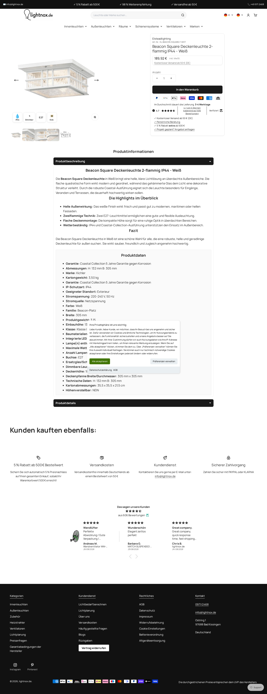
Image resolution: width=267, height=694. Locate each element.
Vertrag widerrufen (94, 648)
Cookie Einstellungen (152, 628)
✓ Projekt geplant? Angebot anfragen (174, 129)
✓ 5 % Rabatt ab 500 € (87, 4)
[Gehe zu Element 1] (16, 135)
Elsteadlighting (161, 38)
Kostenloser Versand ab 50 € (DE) (172, 62)
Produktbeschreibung (70, 161)
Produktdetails (66, 403)
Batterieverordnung (151, 634)
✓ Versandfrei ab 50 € (184, 4)
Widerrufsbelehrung (151, 622)
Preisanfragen (18, 640)
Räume (123, 26)
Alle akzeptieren (100, 361)
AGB (115, 369)
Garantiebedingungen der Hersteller (25, 649)
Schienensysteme (147, 26)
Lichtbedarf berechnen (92, 604)
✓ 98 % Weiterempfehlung (135, 4)
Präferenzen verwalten (164, 361)
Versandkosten (88, 622)
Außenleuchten (101, 26)
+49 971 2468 (257, 4)
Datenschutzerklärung (100, 369)
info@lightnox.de (14, 4)
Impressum (146, 616)
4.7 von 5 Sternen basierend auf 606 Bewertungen (192, 110)
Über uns (84, 616)
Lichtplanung (18, 634)
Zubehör (15, 616)
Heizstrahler (17, 622)
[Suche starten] (182, 15)
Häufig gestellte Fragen (93, 628)
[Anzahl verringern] (157, 78)
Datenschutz (147, 610)
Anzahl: (156, 72)
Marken (195, 26)
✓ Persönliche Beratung (167, 122)
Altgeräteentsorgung (152, 640)
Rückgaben (85, 640)
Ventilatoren (174, 26)
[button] (131, 556)
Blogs (82, 634)
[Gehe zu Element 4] (53, 135)
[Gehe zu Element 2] (28, 135)
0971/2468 (202, 604)
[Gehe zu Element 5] (65, 135)
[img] (133, 511)
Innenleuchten (74, 26)
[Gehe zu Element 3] (41, 135)
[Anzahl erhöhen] (171, 78)
